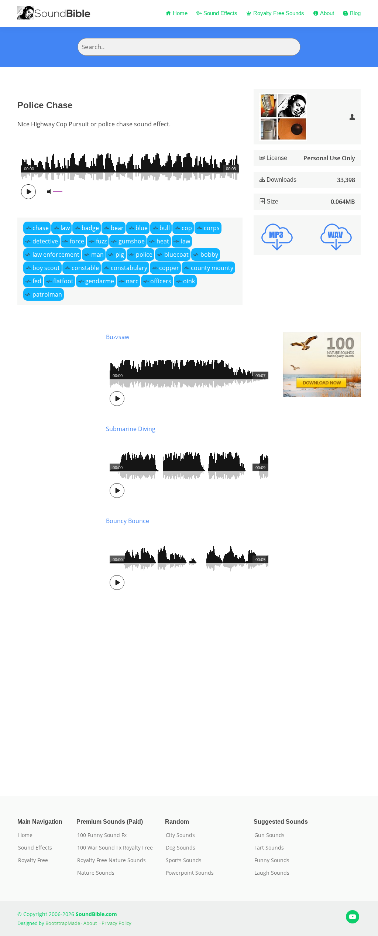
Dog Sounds (180, 847)
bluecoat (176, 254)
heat (163, 241)
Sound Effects (219, 13)
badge (90, 228)
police (144, 254)
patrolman (47, 294)
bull (164, 228)
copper (169, 268)
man (97, 254)
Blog (354, 13)
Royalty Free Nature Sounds (111, 860)
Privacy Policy (116, 923)
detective (45, 241)
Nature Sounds (95, 872)
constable (85, 268)
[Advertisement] (56, 553)
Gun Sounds (269, 835)
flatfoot (63, 281)
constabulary (129, 268)
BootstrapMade (62, 923)
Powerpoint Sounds (190, 872)
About (326, 13)
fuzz (101, 241)
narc (132, 281)
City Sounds (180, 835)
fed (36, 281)
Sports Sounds (184, 860)
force (77, 241)
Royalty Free (33, 860)
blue (141, 228)
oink (189, 281)
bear (117, 228)
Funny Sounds (271, 860)
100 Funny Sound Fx (102, 835)
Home (179, 13)
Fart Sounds (269, 847)
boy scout (46, 268)
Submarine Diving (130, 429)
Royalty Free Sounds (278, 13)
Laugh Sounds (271, 872)
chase (40, 228)
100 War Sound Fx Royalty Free (115, 847)
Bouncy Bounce (127, 521)
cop (187, 228)
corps (212, 228)
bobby (209, 254)
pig (120, 254)
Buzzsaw (117, 337)
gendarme (99, 281)
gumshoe (131, 241)
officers (160, 281)
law (65, 228)
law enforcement (55, 254)
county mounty (212, 268)
